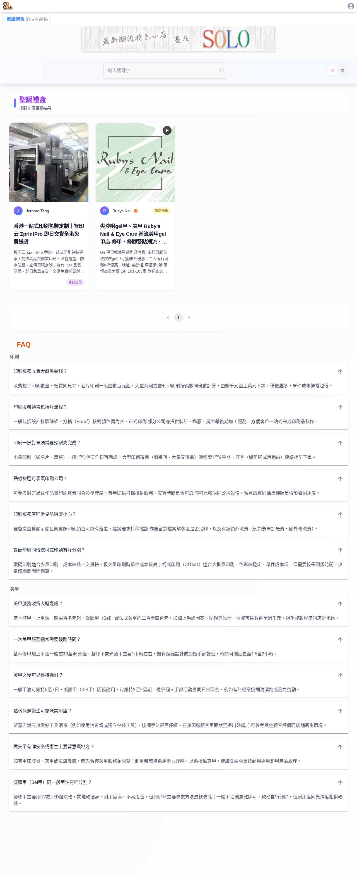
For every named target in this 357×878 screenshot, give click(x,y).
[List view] (342, 70)
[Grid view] (332, 70)
